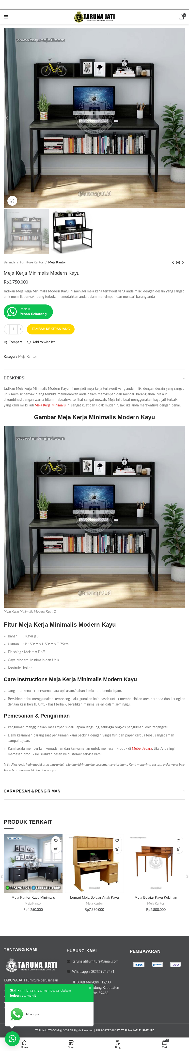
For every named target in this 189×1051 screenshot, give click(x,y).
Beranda (10, 262)
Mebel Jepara (142, 748)
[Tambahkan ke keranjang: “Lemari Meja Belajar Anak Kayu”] (117, 849)
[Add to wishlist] (55, 840)
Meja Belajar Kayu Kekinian (156, 897)
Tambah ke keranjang (51, 329)
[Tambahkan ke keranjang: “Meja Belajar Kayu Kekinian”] (178, 849)
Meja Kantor (57, 262)
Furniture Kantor (32, 262)
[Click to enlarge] (12, 201)
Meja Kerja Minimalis (50, 405)
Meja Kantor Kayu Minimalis (33, 897)
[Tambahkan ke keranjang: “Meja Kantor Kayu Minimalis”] (55, 849)
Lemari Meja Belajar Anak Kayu (94, 897)
